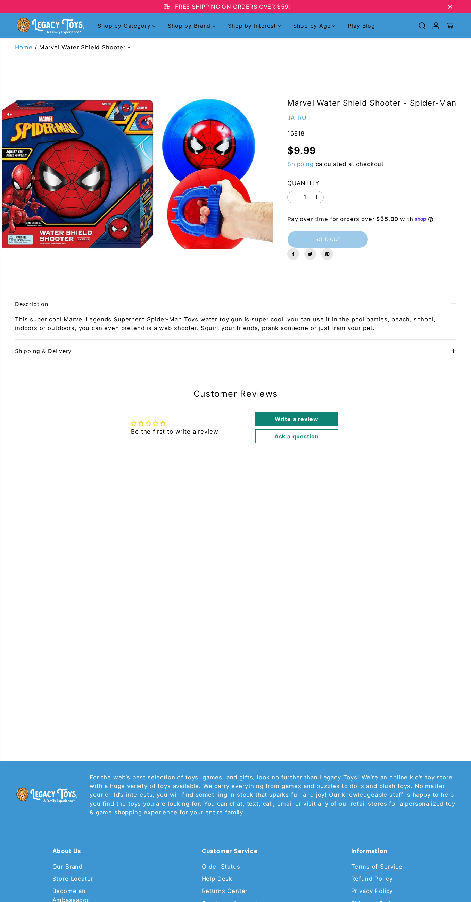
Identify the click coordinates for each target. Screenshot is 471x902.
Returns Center (225, 890)
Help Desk (217, 878)
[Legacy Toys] (49, 26)
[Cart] (450, 25)
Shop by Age (312, 25)
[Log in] (436, 25)
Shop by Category (125, 25)
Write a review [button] (297, 419)
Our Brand (67, 866)
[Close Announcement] (450, 7)
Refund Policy (372, 878)
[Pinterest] (327, 254)
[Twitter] (310, 254)
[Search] (422, 25)
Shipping (300, 164)
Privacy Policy (372, 890)
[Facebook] (293, 254)
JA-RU (296, 117)
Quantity (303, 183)
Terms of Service (377, 866)
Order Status (221, 866)
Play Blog (361, 25)
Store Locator (72, 878)
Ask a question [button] (296, 436)
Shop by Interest (253, 25)
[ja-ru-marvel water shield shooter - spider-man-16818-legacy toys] (137, 174)
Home (23, 47)
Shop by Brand (190, 25)
